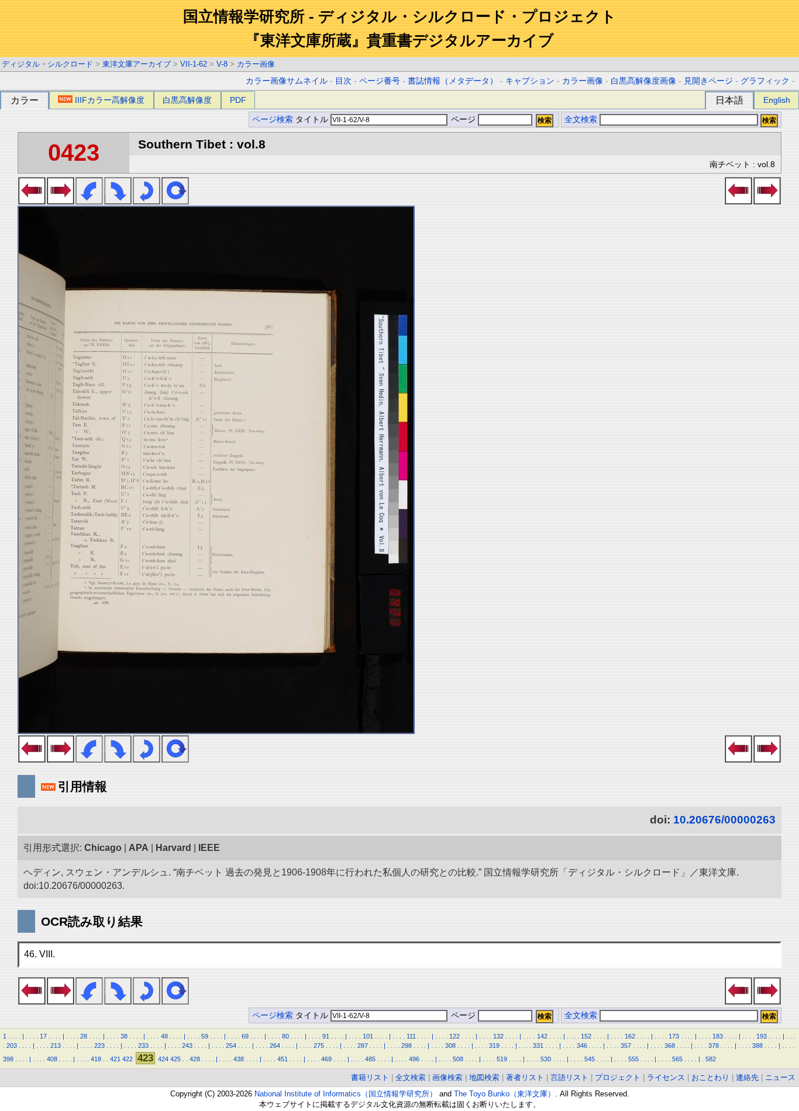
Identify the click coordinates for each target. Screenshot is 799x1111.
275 (319, 1045)
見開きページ (708, 81)
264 (275, 1045)
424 (163, 1058)
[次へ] (60, 201)
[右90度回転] (118, 201)
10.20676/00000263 (724, 820)
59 (204, 1036)
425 (175, 1058)
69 (245, 1036)
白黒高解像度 (187, 100)
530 (545, 1058)
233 (143, 1045)
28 (83, 1036)
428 (195, 1058)
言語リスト (569, 1077)
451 (282, 1058)
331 (538, 1045)
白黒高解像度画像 (643, 81)
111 (411, 1036)
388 (757, 1045)
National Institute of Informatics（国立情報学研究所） (345, 1093)
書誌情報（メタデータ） (453, 81)
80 (285, 1036)
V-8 (222, 64)
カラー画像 (256, 64)
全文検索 (580, 119)
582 (710, 1058)
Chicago (103, 848)
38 (124, 1036)
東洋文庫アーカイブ (136, 64)
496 (414, 1058)
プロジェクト (617, 1077)
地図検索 (484, 1077)
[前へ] (32, 201)
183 (717, 1036)
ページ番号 (379, 81)
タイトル (312, 119)
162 (630, 1036)
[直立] (175, 201)
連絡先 (747, 1077)
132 (498, 1036)
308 (450, 1045)
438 (238, 1058)
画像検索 (447, 1077)
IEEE (209, 848)
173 (674, 1036)
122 (454, 1036)
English (776, 100)
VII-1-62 (193, 64)
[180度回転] (146, 201)
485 (370, 1058)
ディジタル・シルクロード (47, 64)
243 (187, 1045)
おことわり (710, 1077)
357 (626, 1045)
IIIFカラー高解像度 (109, 100)
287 (362, 1045)
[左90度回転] (89, 201)
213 (55, 1045)
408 (52, 1058)
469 (326, 1058)
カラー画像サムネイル (287, 81)
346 (582, 1045)
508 (458, 1058)
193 (761, 1036)
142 (542, 1036)
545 (589, 1058)
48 (164, 1036)
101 (368, 1036)
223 (99, 1045)
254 (231, 1045)
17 (43, 1036)
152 (586, 1036)
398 (8, 1058)
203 (11, 1045)
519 (502, 1058)
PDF (238, 100)
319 (494, 1045)
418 (96, 1058)
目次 (343, 81)
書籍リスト (370, 1077)
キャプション (530, 81)
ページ (463, 119)
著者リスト (525, 1077)
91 (325, 1036)
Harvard (173, 848)
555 (633, 1058)
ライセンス (666, 1077)
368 (669, 1045)
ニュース (780, 1077)
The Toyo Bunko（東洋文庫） (504, 1093)
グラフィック (765, 81)
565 (677, 1058)
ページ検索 (272, 119)
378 (713, 1045)
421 (115, 1058)
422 (127, 1058)
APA (139, 848)
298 (406, 1045)
